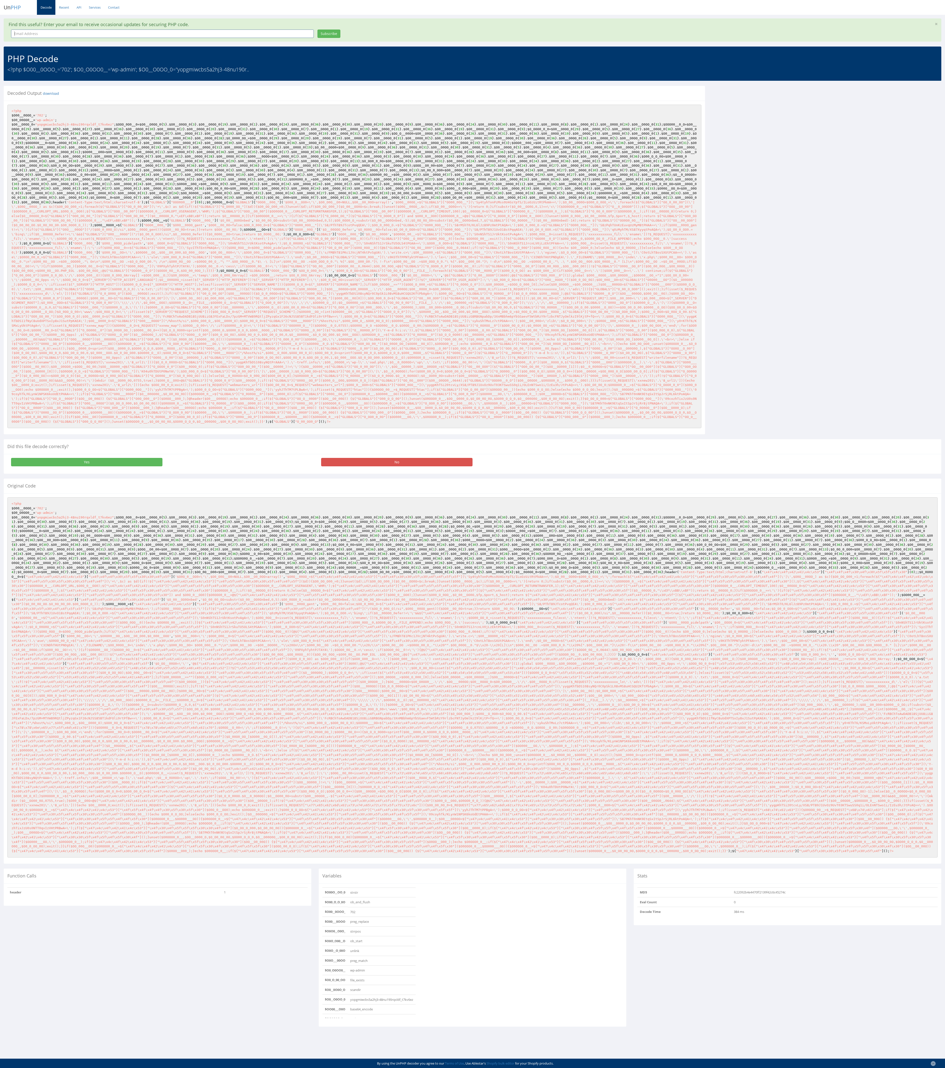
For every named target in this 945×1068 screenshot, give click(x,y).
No (396, 462)
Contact (114, 7)
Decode (46, 7)
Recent (64, 7)
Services (95, 7)
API (79, 7)
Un (12, 7)
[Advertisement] (753, 120)
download (51, 93)
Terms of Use (454, 1063)
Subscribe (329, 33)
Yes (87, 462)
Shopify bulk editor (500, 1063)
